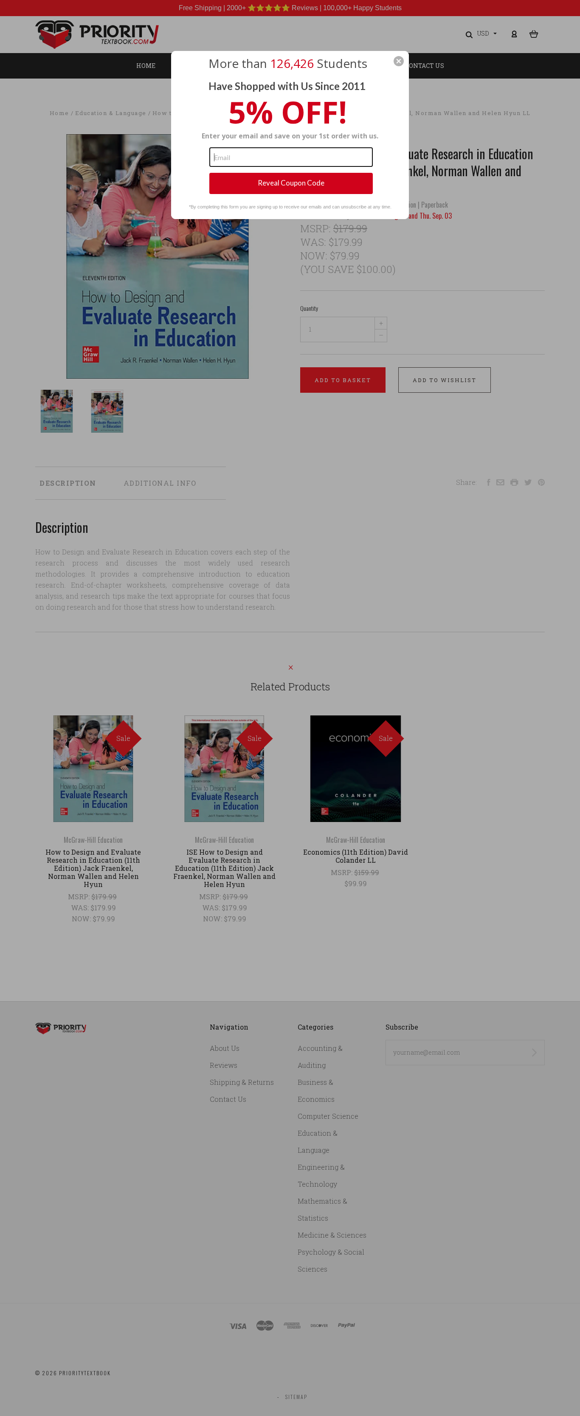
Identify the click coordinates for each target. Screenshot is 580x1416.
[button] (399, 61)
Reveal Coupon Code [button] (291, 182)
